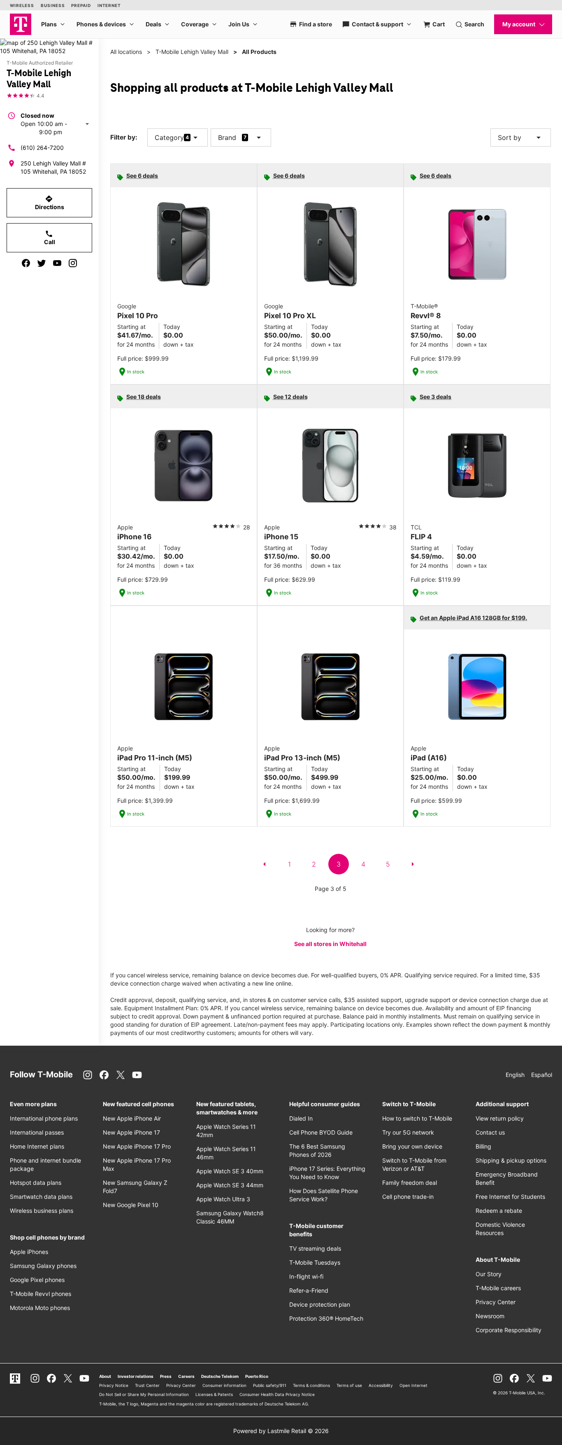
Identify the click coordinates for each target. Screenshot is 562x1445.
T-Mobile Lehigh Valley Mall (192, 51)
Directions (49, 202)
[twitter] (41, 263)
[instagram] (73, 263)
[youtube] (57, 263)
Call (49, 237)
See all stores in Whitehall (330, 943)
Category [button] (169, 137)
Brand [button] (227, 137)
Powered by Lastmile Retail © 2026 (281, 1430)
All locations (126, 51)
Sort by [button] (520, 137)
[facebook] (26, 263)
